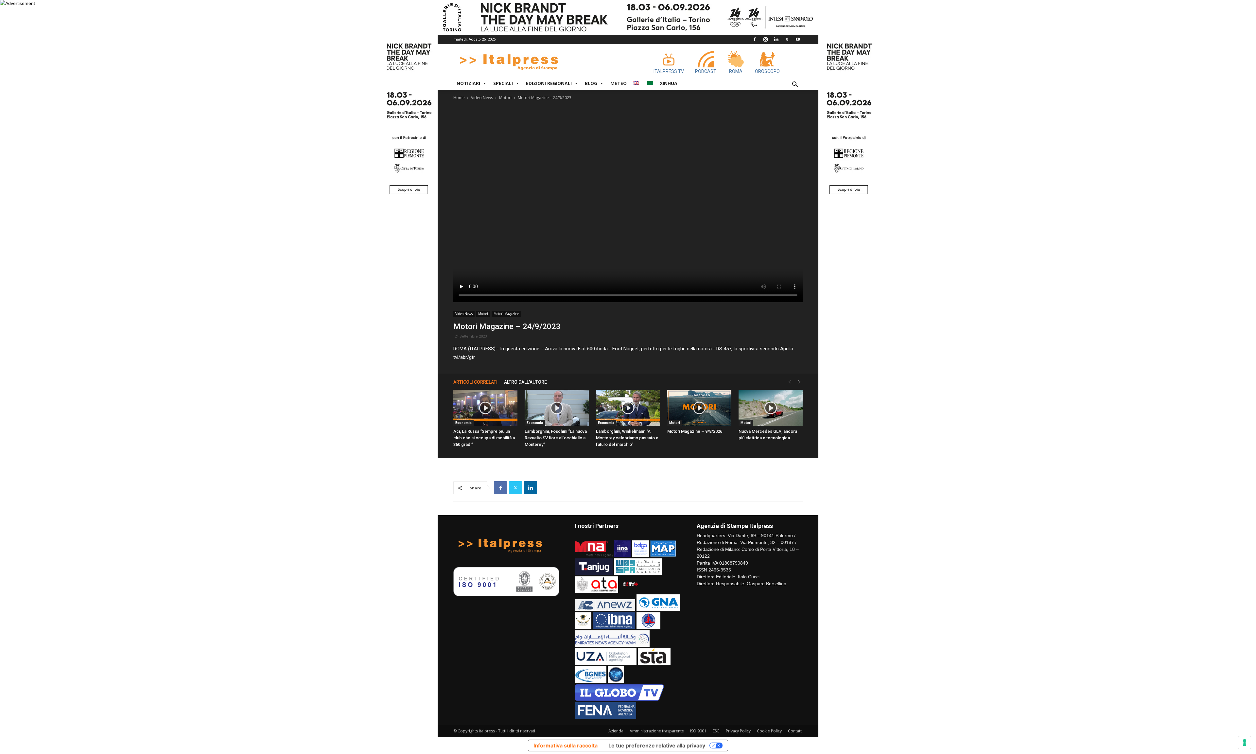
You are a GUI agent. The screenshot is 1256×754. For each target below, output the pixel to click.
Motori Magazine (506, 313)
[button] (795, 85)
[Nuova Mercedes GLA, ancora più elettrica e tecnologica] (771, 408)
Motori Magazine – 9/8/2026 (694, 431)
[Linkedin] (776, 39)
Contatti (795, 731)
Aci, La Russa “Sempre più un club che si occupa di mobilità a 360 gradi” (484, 438)
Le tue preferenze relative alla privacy (656, 745)
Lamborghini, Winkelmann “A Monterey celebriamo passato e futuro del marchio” (627, 438)
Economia (463, 423)
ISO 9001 (698, 731)
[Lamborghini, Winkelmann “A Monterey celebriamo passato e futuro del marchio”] (628, 408)
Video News (482, 97)
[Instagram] (765, 39)
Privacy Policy (738, 731)
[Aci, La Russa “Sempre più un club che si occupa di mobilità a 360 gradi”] (485, 408)
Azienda (615, 731)
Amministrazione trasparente (657, 731)
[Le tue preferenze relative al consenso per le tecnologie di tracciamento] (1244, 742)
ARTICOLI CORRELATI (475, 382)
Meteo (618, 83)
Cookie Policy (769, 731)
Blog (591, 83)
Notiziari (468, 83)
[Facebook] (754, 39)
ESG (716, 731)
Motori (505, 97)
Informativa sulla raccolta (565, 745)
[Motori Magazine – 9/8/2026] (699, 408)
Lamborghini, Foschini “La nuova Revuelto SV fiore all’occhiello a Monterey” (556, 438)
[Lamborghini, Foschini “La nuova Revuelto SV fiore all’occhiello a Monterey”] (557, 408)
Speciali (503, 83)
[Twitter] (787, 39)
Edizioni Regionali (549, 83)
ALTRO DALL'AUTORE (525, 382)
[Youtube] (798, 39)
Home (459, 97)
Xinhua (668, 83)
